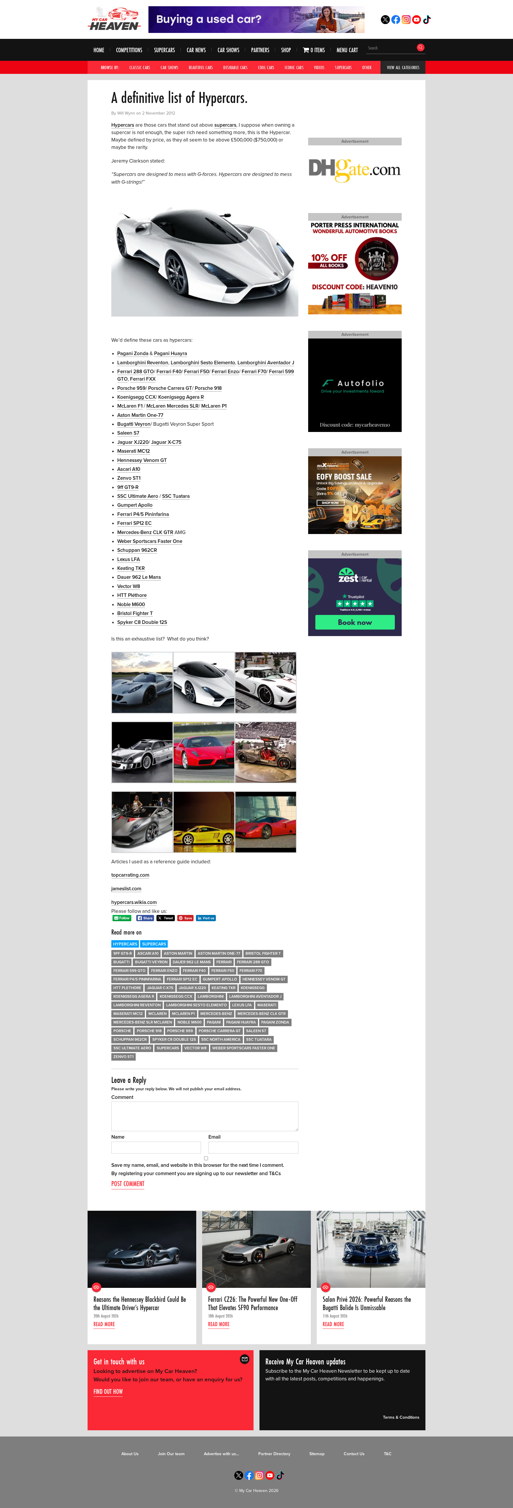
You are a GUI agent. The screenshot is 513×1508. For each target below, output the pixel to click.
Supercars (164, 50)
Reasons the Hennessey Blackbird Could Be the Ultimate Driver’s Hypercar (140, 1303)
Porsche (122, 1031)
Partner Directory (274, 1453)
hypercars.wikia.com (134, 902)
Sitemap (316, 1453)
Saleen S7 (128, 433)
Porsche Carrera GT (170, 388)
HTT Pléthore (132, 595)
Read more (104, 1324)
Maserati (266, 1005)
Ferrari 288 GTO (135, 371)
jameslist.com (126, 889)
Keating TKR (131, 568)
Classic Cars (140, 67)
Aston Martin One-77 (140, 415)
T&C (388, 1453)
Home (99, 50)
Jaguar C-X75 (160, 988)
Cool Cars (266, 67)
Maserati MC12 (133, 451)
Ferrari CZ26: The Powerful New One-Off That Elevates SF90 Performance (252, 1303)
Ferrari (224, 962)
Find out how (108, 1391)
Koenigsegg (253, 988)
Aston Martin (178, 953)
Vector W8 (128, 586)
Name (117, 1137)
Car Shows (228, 50)
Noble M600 (131, 604)
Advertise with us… (221, 1453)
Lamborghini (211, 996)
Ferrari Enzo (225, 371)
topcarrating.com (130, 875)
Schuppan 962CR (137, 550)
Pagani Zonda (132, 353)
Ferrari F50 (196, 371)
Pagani (214, 1022)
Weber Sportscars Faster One (149, 541)
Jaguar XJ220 (132, 442)
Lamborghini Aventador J (266, 363)
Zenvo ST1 (128, 478)
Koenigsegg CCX (136, 397)
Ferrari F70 (254, 371)
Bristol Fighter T (135, 613)
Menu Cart (347, 50)
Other (367, 67)
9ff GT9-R (128, 487)
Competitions (129, 50)
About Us (130, 1453)
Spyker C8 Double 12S (142, 622)
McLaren (157, 1013)
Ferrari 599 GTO (129, 970)
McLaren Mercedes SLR (172, 406)
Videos (319, 67)
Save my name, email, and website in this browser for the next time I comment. (197, 1165)
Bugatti (121, 962)
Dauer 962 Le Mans (139, 577)
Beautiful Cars (201, 67)
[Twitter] (385, 22)
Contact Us (354, 1453)
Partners (260, 50)
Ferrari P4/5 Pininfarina (143, 514)
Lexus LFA (128, 559)
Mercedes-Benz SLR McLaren (142, 1022)
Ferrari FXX (143, 379)
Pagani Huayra (170, 353)
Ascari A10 (128, 469)
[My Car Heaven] (114, 18)
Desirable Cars (235, 67)
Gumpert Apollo (135, 505)
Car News (196, 50)
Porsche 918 (208, 388)
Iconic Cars (294, 67)
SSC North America (220, 1039)
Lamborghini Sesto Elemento (203, 363)
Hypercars (122, 125)
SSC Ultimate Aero (137, 496)
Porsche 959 (131, 388)
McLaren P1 (214, 406)
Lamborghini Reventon (142, 363)
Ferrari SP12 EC (134, 523)
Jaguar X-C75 (166, 442)
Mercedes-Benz (216, 1013)
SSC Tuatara (176, 496)
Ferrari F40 (168, 371)
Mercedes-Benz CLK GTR (145, 532)
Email (214, 1137)
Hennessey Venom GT (142, 460)
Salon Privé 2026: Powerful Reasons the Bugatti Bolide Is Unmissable (367, 1303)
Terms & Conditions (401, 1417)
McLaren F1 (129, 406)
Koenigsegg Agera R (181, 397)
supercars (225, 125)
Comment (122, 1097)
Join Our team (171, 1453)
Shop (286, 50)
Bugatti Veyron (134, 424)
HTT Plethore (127, 988)
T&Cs (275, 1173)
